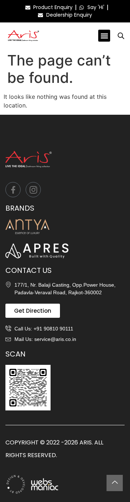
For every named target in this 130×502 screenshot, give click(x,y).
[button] (104, 36)
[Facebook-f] (13, 189)
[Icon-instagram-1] (33, 189)
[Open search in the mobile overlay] (121, 36)
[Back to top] (115, 483)
